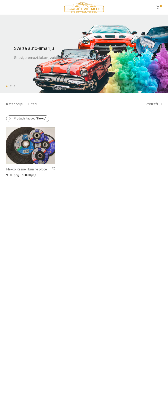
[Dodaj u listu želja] (53, 169)
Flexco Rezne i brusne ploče (26, 169)
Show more (11, 175)
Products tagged (30, 118)
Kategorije (14, 104)
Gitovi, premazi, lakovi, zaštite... (39, 57)
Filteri (32, 104)
